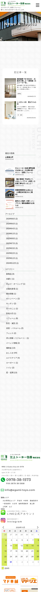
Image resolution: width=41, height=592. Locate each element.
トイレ (9, 368)
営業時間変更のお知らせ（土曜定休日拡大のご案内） (24, 192)
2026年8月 (10, 219)
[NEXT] (37, 527)
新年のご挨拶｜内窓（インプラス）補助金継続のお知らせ (24, 203)
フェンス (9, 333)
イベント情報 (11, 343)
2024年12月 (11, 263)
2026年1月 (10, 234)
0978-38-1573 (18, 479)
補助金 (9, 348)
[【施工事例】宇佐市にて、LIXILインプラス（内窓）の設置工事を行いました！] (9, 183)
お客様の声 (9, 157)
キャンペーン (11, 299)
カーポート (10, 363)
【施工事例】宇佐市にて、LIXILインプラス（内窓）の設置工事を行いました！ (25, 181)
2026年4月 (10, 229)
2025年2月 (10, 253)
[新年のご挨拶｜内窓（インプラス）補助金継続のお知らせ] (9, 204)
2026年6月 (10, 224)
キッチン (9, 304)
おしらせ (9, 353)
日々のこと (10, 309)
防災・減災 (10, 323)
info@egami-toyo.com (20, 490)
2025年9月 (10, 238)
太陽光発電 (10, 289)
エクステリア (11, 358)
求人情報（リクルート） (16, 338)
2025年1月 (10, 258)
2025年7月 (10, 243)
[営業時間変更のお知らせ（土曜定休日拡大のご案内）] (9, 193)
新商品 (9, 274)
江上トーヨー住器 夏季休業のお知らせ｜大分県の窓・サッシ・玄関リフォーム (25, 170)
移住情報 (9, 294)
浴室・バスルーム (13, 328)
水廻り (9, 279)
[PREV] (4, 527)
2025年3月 (10, 248)
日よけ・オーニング (14, 284)
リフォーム (10, 318)
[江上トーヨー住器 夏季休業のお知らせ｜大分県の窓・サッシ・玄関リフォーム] (9, 172)
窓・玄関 (9, 373)
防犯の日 (9, 313)
